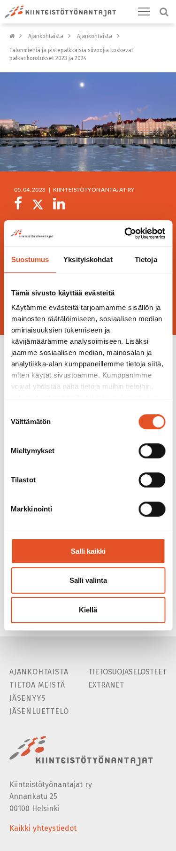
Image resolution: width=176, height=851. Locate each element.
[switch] (151, 450)
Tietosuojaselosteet (127, 671)
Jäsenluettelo (39, 711)
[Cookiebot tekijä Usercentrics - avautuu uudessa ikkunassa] (125, 233)
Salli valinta (88, 581)
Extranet (106, 685)
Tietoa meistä (37, 685)
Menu (144, 12)
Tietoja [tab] (146, 259)
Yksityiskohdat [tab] (87, 259)
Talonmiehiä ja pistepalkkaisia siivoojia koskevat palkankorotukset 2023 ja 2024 (71, 54)
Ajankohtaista (45, 36)
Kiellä (88, 610)
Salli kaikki (88, 551)
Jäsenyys (27, 698)
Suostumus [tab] (30, 259)
